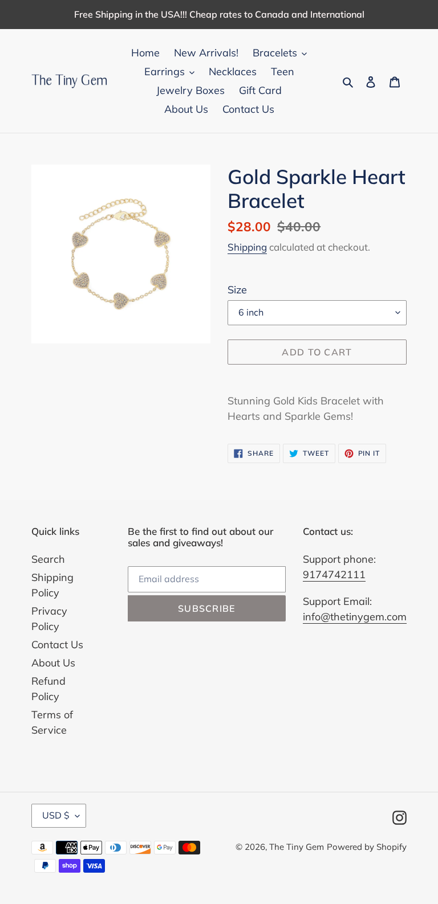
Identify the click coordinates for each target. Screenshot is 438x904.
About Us (53, 662)
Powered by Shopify (367, 846)
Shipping (247, 247)
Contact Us (57, 644)
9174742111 (334, 574)
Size (237, 289)
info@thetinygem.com (355, 616)
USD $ (56, 815)
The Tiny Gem (296, 846)
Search (48, 559)
